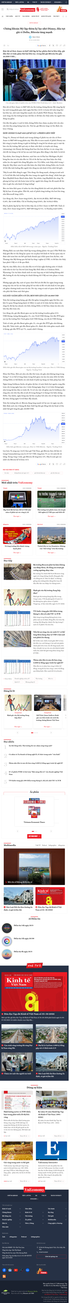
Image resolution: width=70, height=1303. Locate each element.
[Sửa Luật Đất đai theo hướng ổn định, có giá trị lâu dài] (51, 1061)
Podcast (44, 845)
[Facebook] (4, 1270)
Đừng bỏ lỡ (9, 691)
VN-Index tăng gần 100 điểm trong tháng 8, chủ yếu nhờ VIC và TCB (47, 612)
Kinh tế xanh (46, 16)
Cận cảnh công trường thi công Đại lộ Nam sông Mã (16, 1047)
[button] (32, 732)
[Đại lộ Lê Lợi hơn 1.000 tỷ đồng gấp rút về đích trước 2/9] (51, 1033)
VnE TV (34, 2)
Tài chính (25, 16)
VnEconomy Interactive (48, 1163)
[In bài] (4, 45)
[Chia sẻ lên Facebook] (49, 45)
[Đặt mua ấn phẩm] (61, 9)
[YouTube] (16, 1270)
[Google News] (41, 45)
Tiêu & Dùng (19, 2)
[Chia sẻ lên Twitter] (53, 45)
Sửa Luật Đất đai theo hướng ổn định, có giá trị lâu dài (18, 908)
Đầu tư (17, 16)
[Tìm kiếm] (8, 9)
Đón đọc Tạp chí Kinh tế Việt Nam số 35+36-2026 (48, 908)
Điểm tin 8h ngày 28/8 (23, 952)
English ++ (58, 2)
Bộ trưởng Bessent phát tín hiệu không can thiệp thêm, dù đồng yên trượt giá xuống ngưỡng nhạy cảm (49, 567)
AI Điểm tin (34, 919)
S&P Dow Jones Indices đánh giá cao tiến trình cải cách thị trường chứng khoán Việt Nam (47, 718)
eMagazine (6, 524)
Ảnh (3, 1237)
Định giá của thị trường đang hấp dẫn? (47, 592)
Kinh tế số (35, 16)
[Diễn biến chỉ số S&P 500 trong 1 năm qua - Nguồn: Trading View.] (34, 213)
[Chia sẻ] (64, 45)
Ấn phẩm (34, 792)
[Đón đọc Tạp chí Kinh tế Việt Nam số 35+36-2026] (34, 991)
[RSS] (4, 1276)
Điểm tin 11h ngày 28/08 (24, 939)
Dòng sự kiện (34, 1087)
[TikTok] (22, 1270)
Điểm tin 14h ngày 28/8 (23, 925)
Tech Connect (45, 2)
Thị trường (57, 16)
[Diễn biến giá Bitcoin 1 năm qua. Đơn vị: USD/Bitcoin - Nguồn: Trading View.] (34, 413)
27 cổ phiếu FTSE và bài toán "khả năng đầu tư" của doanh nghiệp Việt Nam (36, 773)
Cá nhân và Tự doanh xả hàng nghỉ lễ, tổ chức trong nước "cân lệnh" (34, 754)
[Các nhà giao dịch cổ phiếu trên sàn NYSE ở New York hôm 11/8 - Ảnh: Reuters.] (34, 60)
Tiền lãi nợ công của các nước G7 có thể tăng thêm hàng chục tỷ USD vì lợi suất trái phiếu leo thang (49, 634)
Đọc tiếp (8, 561)
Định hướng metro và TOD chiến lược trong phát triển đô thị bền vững (17, 1114)
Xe (28, 2)
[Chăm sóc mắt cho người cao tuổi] (17, 1061)
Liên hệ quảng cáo (51, 1256)
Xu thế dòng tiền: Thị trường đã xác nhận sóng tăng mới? (30, 746)
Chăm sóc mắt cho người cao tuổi (17, 1074)
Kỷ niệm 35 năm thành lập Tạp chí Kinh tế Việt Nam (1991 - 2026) (51, 1114)
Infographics (52, 845)
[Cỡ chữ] (8, 45)
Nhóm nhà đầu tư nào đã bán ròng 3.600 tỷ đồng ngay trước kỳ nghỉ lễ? (48, 661)
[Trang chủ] (2, 16)
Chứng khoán (6, 2)
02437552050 (43, 1252)
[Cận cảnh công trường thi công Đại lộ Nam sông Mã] (17, 1033)
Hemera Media (33, 1291)
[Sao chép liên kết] (60, 45)
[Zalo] (28, 1270)
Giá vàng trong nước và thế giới (16, 1163)
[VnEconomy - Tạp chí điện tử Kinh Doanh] (34, 1190)
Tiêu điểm (9, 16)
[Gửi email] (57, 45)
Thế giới (5, 488)
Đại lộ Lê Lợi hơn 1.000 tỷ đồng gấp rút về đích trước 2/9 (50, 1047)
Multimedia (10, 845)
